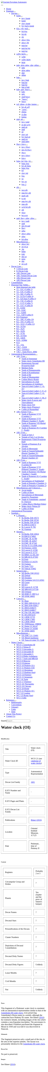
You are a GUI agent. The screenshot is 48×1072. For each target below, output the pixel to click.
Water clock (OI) (28, 405)
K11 (18, 342)
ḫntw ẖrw (25, 168)
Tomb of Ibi (26, 375)
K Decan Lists (22, 271)
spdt (23, 224)
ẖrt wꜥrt (25, 215)
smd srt (24, 127)
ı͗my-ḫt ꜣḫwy (26, 150)
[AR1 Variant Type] (32, 412)
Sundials (14, 513)
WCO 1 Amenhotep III (25, 645)
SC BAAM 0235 (28, 615)
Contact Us (10, 716)
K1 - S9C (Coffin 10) (25, 319)
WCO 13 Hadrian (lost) (25, 672)
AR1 (33, 782)
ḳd (23, 170)
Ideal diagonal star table (25, 287)
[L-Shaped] (25, 516)
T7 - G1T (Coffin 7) (24, 303)
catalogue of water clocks (36, 762)
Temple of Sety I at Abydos (33, 437)
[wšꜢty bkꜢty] (27, 54)
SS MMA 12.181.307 (30, 555)
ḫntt (17, 77)
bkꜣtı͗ (23, 62)
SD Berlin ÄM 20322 (30, 573)
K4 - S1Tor (21, 326)
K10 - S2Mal (21, 340)
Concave (20, 599)
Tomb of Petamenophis (31, 370)
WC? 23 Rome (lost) (24, 695)
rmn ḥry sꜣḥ (26, 193)
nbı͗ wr (24, 257)
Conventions (16, 705)
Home (8, 9)
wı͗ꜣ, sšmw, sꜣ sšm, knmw (26, 104)
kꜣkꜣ (23, 254)
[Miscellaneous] (29, 242)
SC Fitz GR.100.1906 (30, 612)
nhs (23, 261)
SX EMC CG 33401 (30, 635)
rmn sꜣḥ (25, 204)
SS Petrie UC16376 (30, 562)
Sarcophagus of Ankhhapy (32, 384)
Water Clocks (16, 642)
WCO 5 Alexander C (25, 654)
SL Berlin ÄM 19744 (30, 522)
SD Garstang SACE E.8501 (33, 580)
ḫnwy (24, 101)
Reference (10, 700)
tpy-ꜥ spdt (25, 221)
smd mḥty (25, 141)
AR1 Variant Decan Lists (26, 276)
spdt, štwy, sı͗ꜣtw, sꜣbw (25, 218)
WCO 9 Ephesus (23, 663)
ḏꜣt (23, 37)
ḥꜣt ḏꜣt (24, 34)
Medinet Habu (27, 368)
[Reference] (15, 700)
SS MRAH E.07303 (30, 557)
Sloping (19, 532)
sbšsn (24, 75)
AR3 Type (20, 460)
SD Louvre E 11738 (30, 587)
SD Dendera (27, 578)
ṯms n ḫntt (25, 87)
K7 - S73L (20, 333)
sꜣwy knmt (26, 23)
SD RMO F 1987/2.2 (30, 594)
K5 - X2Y (20, 329)
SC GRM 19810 (28, 622)
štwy (23, 228)
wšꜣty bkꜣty (26, 60)
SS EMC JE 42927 (29, 541)
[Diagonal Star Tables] (29, 285)
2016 (42, 1017)
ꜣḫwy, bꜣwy (21, 144)
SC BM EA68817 (29, 610)
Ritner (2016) (36, 820)
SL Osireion (26, 529)
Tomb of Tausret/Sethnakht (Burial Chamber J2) (32, 456)
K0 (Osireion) (22, 317)
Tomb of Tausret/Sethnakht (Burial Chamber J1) (32, 452)
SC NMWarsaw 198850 (31, 624)
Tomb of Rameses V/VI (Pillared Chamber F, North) (33, 420)
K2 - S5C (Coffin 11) (25, 322)
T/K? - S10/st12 (22, 349)
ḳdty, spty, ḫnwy (23, 89)
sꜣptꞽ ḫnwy (26, 97)
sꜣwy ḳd (25, 173)
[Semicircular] (27, 571)
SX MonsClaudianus (30, 638)
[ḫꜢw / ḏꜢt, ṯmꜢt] (29, 29)
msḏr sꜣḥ (25, 196)
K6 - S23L (20, 331)
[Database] (15, 11)
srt (22, 132)
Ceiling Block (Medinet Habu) (34, 504)
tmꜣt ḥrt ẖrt (26, 48)
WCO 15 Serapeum (24, 677)
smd (23, 129)
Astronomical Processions (21, 511)
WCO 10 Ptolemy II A (25, 665)
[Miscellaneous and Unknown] (41, 488)
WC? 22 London (23, 693)
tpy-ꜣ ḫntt (25, 80)
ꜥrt (22, 179)
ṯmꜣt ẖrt (24, 51)
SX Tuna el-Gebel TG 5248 (33, 640)
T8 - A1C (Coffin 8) (24, 306)
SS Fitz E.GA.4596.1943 (32, 545)
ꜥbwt (23, 213)
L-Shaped (20, 515)
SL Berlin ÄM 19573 (30, 518)
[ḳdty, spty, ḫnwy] (31, 90)
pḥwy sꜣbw (26, 234)
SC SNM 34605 (28, 631)
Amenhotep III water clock (12, 1013)
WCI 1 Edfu (21, 698)
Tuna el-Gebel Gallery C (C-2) (34, 391)
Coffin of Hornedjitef (30, 409)
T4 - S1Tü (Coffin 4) (24, 296)
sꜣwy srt (25, 134)
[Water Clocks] (23, 643)
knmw (24, 117)
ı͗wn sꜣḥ (25, 190)
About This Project (14, 714)
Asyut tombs (27, 490)
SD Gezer (26, 582)
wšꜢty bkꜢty (21, 54)
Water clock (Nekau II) (31, 506)
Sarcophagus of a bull (30, 382)
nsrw (23, 259)
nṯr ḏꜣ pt (25, 247)
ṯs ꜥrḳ (24, 199)
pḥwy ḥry (25, 244)
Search (4, 721)
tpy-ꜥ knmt (26, 18)
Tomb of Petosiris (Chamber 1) (34, 483)
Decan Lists (16, 266)
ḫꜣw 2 (24, 184)
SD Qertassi (26, 592)
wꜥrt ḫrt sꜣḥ (26, 207)
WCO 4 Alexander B (25, 652)
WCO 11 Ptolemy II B (25, 668)
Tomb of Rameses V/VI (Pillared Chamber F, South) (33, 468)
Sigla (13, 712)
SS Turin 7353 (27, 566)
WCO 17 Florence (23, 682)
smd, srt (19, 119)
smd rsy (25, 139)
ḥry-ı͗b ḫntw (26, 166)
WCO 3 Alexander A (25, 649)
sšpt (23, 73)
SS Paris (25, 559)
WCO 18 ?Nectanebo (25, 684)
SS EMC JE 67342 (29, 543)
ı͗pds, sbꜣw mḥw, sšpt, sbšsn (27, 65)
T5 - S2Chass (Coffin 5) (26, 299)
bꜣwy (24, 158)
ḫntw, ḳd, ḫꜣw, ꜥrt (23, 161)
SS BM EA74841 (29, 536)
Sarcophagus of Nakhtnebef (33, 481)
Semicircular (21, 571)
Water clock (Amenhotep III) (33, 361)
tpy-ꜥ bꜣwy (26, 155)
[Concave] (25, 599)
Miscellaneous (22, 242)
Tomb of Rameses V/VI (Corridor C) (31, 415)
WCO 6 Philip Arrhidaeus (26, 656)
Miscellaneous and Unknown (28, 488)
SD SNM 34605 (28, 596)
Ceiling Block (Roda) (30, 379)
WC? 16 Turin (22, 679)
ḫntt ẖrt (24, 85)
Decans (14, 13)
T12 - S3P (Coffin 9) (24, 315)
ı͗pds (23, 68)
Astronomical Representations (23, 354)
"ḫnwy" (25, 99)
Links (13, 709)
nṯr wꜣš (24, 264)
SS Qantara (26, 564)
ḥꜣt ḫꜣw (24, 31)
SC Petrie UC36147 (30, 626)
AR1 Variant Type (23, 412)
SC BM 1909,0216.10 (31, 603)
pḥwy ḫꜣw (26, 40)
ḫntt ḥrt (24, 83)
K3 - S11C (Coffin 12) (25, 324)
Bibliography (16, 702)
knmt (18, 16)
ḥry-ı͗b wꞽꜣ (26, 107)
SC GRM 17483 (28, 619)
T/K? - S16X (21, 347)
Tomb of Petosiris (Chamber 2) (34, 485)
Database (10, 11)
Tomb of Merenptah (30, 449)
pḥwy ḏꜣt (25, 43)
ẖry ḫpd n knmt (28, 26)
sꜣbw (23, 236)
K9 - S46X (20, 338)
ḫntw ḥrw (25, 164)
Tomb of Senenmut (29, 359)
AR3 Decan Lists (23, 280)
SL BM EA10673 (29, 525)
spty (23, 94)
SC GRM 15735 (28, 617)
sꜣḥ (17, 187)
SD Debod (26, 575)
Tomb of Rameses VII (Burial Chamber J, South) (34, 473)
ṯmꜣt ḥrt (24, 45)
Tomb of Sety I (28, 435)
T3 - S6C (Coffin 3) (24, 294)
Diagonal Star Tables (19, 285)
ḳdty (23, 92)
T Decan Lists (22, 269)
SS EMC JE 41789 (29, 539)
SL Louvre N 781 (29, 527)
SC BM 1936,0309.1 (30, 605)
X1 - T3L (20, 345)
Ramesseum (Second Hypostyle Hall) (30, 364)
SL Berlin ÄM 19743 (30, 520)
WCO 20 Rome (22, 688)
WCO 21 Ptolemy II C (25, 691)
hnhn (24, 251)
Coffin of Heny (28, 492)
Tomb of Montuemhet (30, 377)
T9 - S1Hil (20, 308)
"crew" (24, 109)
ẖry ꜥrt (24, 182)
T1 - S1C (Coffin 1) (24, 289)
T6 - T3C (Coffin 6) (24, 301)
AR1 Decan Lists (23, 273)
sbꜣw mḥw (26, 70)
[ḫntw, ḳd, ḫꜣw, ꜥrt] (31, 161)
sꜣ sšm (24, 114)
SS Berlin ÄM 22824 (30, 534)
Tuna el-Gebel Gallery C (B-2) (34, 398)
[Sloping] (24, 532)
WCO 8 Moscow (23, 661)
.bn (23, 249)
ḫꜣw (23, 176)
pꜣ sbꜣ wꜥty (26, 125)
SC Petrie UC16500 (30, 629)
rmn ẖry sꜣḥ (26, 201)
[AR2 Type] (26, 433)
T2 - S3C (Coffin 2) (24, 292)
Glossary (14, 707)
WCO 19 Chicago (23, 686)
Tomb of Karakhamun (30, 372)
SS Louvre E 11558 (30, 550)
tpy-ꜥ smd (25, 122)
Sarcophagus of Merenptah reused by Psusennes (32, 496)
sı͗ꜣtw (23, 231)
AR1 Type (20, 356)
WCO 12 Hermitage (24, 670)
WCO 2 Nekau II (23, 647)
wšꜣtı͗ (23, 57)
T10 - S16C (21, 310)
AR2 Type (20, 432)
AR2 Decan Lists (23, 278)
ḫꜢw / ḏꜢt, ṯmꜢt (22, 29)
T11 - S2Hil (21, 312)
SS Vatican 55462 (29, 569)
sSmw (24, 112)
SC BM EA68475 (29, 608)
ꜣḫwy (24, 153)
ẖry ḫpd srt (26, 137)
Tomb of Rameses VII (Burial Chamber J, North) (34, 424)
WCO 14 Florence (23, 675)
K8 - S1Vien (21, 336)
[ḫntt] (20, 78)
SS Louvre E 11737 (30, 552)
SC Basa (25, 601)
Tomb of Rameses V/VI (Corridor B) (31, 463)
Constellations (17, 282)
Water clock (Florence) (31, 407)
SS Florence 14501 (29, 548)
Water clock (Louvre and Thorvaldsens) (32, 401)
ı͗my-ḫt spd (26, 226)
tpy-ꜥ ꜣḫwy (26, 147)
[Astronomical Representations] (36, 354)
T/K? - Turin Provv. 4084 (26, 352)
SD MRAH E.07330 (30, 589)
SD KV (25, 585)
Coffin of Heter (28, 509)
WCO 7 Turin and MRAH (27, 659)
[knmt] (21, 16)
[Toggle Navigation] (2, 5)
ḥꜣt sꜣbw (25, 239)
